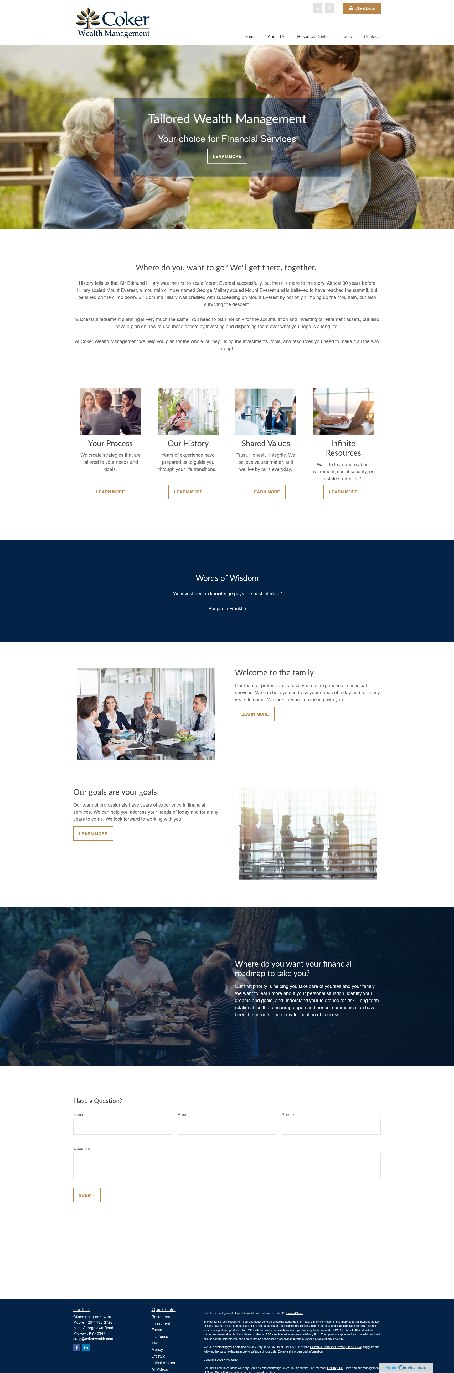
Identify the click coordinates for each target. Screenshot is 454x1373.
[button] (250, 36)
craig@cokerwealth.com (93, 1338)
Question (81, 1148)
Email (183, 1115)
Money (157, 1349)
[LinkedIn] (317, 8)
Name (79, 1115)
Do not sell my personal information (300, 1351)
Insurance (160, 1336)
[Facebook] (329, 8)
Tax (155, 1342)
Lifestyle (158, 1356)
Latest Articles (163, 1362)
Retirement (161, 1316)
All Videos (160, 1369)
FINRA (331, 1368)
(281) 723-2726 (99, 1322)
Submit (87, 1195)
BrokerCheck (294, 1313)
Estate (157, 1329)
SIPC (340, 1368)
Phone (288, 1115)
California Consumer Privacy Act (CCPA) (336, 1347)
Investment (161, 1323)
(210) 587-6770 (98, 1316)
